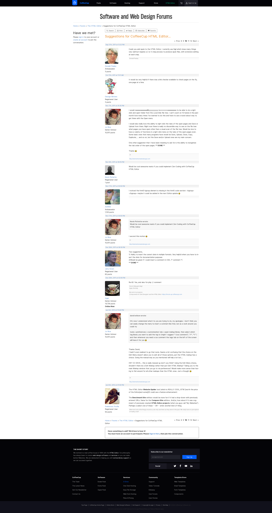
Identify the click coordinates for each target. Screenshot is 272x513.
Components (178, 494)
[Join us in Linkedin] (191, 466)
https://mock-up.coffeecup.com (172, 294)
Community (153, 477)
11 (188, 41)
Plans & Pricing (128, 498)
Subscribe (140, 31)
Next (195, 41)
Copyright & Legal (148, 505)
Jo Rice (108, 127)
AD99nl (108, 207)
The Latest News (78, 486)
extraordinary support (121, 458)
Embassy (152, 490)
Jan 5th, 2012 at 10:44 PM (115, 310)
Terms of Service (155, 509)
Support (142, 3)
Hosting (127, 3)
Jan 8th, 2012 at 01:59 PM (115, 385)
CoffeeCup (76, 477)
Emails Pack (102, 482)
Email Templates (180, 486)
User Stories (153, 498)
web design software (100, 455)
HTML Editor (170, 3)
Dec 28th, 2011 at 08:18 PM (115, 247)
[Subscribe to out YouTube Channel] (186, 466)
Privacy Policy (143, 509)
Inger (107, 298)
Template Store (180, 477)
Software (113, 3)
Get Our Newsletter (79, 490)
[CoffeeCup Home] (84, 3)
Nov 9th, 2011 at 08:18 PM (115, 162)
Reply (130, 31)
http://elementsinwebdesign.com (139, 159)
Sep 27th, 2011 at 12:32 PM (115, 45)
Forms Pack (102, 486)
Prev (178, 41)
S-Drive (126, 482)
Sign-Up (189, 457)
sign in (81, 37)
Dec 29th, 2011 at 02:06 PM (115, 278)
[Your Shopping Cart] (181, 3)
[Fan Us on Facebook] (180, 466)
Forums (82, 26)
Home (75, 26)
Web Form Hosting (129, 494)
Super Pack (102, 490)
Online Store (110, 505)
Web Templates (179, 482)
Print (121, 31)
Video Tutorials (154, 486)
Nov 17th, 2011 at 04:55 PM (115, 216)
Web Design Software (123, 505)
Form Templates (180, 490)
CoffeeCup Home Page (97, 505)
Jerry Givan (109, 269)
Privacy (158, 505)
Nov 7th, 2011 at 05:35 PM (115, 106)
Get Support (136, 505)
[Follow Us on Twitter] (175, 466)
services (114, 455)
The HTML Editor (94, 26)
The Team (75, 482)
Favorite (152, 31)
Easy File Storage (129, 490)
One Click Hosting (129, 486)
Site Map (165, 505)
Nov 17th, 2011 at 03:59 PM (115, 186)
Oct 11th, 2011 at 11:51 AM (115, 75)
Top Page (84, 505)
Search (111, 31)
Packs (99, 3)
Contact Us (76, 494)
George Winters (111, 97)
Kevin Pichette (111, 177)
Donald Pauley (110, 66)
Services (126, 477)
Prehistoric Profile (112, 406)
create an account (80, 40)
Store (156, 3)
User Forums (153, 494)
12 (191, 41)
